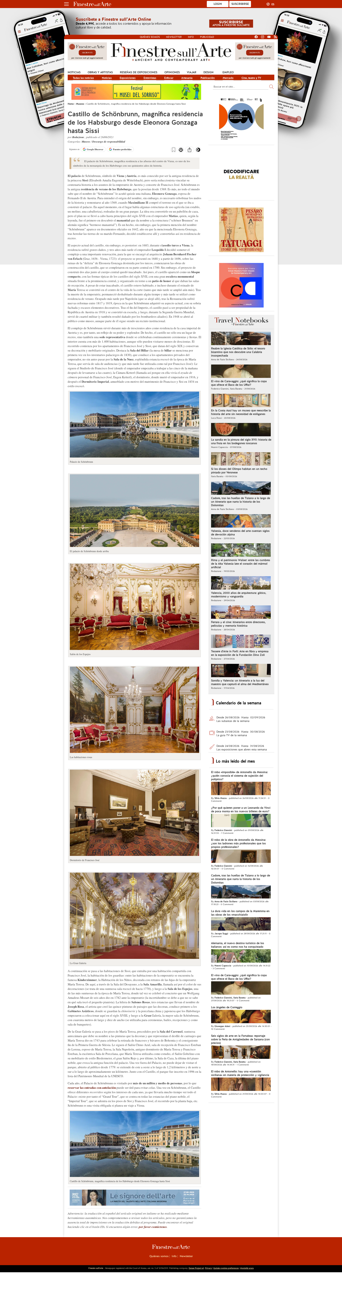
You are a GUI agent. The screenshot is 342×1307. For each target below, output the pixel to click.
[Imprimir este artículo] (181, 150)
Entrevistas (150, 77)
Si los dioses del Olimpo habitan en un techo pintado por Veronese (239, 470)
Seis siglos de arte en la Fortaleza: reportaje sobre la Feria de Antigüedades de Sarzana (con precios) (240, 1039)
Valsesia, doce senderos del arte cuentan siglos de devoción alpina (240, 532)
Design (208, 72)
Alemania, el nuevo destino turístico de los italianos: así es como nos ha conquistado (237, 945)
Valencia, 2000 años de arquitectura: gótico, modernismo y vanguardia (238, 594)
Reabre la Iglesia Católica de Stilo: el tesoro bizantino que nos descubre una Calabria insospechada (238, 352)
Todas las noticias (83, 77)
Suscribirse (240, 4)
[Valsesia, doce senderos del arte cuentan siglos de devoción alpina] (241, 521)
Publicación (208, 77)
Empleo (228, 72)
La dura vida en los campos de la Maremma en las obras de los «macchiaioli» (240, 912)
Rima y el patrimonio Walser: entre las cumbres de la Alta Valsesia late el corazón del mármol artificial (240, 563)
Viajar (191, 72)
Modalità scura (247, 1268)
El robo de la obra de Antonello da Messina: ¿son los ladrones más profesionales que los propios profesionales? (238, 843)
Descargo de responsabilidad (108, 141)
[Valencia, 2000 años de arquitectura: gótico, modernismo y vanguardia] (241, 583)
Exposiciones (128, 77)
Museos (86, 141)
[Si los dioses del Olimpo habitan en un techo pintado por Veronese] (241, 459)
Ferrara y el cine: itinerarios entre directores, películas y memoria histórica (238, 623)
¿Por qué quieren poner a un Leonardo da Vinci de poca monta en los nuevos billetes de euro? (240, 809)
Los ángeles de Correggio (226, 1007)
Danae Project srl (196, 1268)
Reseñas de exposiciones (138, 72)
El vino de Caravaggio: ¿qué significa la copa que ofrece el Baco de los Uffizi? (239, 383)
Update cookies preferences (226, 1268)
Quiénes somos (150, 36)
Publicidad (207, 36)
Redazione (78, 137)
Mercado (228, 77)
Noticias (74, 72)
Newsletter (174, 36)
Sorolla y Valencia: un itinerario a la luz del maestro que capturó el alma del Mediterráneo (240, 682)
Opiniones (172, 72)
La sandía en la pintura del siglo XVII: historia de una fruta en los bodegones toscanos (241, 441)
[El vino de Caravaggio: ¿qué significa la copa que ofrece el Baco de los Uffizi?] (241, 372)
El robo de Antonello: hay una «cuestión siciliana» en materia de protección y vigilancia (240, 1073)
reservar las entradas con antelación (92, 1087)
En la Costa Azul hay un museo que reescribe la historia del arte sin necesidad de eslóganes (241, 412)
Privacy (208, 1268)
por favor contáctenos (153, 1227)
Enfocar (168, 77)
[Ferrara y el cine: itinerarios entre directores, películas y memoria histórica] (241, 612)
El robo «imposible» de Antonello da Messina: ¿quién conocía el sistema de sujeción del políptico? (239, 775)
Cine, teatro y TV (251, 77)
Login (218, 4)
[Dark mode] (198, 151)
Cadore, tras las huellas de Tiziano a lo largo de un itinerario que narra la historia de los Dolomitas (240, 501)
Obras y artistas (100, 72)
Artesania (187, 77)
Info (191, 36)
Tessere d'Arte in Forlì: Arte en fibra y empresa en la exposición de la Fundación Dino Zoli (239, 653)
